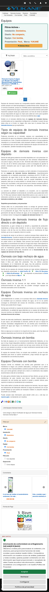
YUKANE (10, 429)
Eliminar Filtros (24, 46)
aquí (38, 116)
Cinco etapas (11, 464)
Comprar (13, 93)
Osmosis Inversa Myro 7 (10, 415)
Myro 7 (20, 275)
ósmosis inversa (6, 125)
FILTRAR (11, 55)
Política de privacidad (24, 587)
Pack (8, 453)
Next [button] (44, 487)
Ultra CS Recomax (41, 271)
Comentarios (7, 473)
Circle (46, 273)
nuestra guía (5, 397)
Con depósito (11, 459)
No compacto (11, 441)
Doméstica (10, 435)
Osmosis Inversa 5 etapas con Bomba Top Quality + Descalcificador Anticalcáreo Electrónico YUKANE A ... (12, 81)
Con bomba (10, 447)
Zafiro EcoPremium (13, 273)
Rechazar (24, 577)
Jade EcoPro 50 (25, 271)
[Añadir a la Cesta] (32, 271)
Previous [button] (5, 487)
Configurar (24, 582)
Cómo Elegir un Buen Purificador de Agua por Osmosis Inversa (22, 413)
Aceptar (24, 572)
